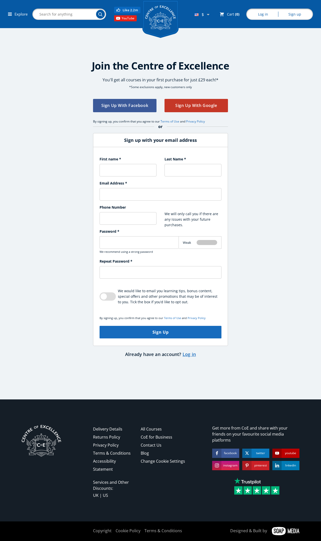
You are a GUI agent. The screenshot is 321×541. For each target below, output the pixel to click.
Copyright (102, 530)
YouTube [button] (128, 18)
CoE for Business (156, 437)
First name (110, 159)
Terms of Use (169, 121)
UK (96, 495)
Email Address (113, 183)
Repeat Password (116, 261)
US (105, 495)
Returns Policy (106, 437)
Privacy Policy (195, 121)
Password (109, 231)
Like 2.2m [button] (130, 10)
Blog (145, 453)
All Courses (151, 429)
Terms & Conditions (112, 453)
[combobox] (202, 15)
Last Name (175, 159)
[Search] (100, 14)
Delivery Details (107, 429)
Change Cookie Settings (163, 461)
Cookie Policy (128, 530)
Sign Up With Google (196, 105)
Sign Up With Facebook (124, 105)
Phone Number (113, 207)
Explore (21, 14)
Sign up (294, 14)
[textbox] (202, 15)
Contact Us (151, 445)
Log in (263, 14)
